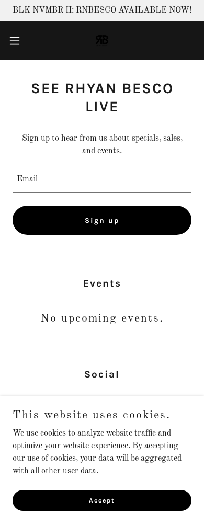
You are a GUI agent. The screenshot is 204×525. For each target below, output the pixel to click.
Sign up (102, 220)
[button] (18, 40)
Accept (102, 500)
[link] (101, 40)
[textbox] (102, 179)
